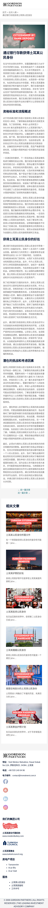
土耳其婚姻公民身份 (16, 650)
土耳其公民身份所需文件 (18, 535)
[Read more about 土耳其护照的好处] (24, 560)
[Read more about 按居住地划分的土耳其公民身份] (24, 675)
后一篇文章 (24, 493)
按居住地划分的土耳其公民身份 (21, 688)
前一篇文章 (24, 490)
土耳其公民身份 (18, 882)
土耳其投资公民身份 (16, 611)
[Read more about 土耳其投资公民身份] (24, 598)
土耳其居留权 (17, 885)
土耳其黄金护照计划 (16, 727)
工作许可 (15, 889)
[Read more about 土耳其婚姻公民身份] (24, 637)
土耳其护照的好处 (15, 573)
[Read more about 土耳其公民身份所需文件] (24, 521)
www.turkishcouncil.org (12, 854)
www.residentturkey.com (13, 836)
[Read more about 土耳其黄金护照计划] (24, 713)
